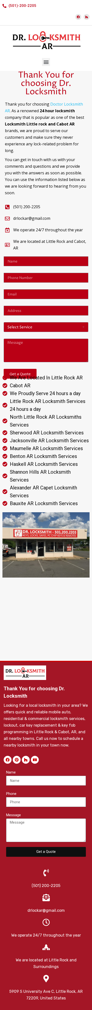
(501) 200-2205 (46, 885)
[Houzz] (87, 17)
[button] (46, 62)
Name (11, 772)
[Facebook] (78, 17)
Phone (11, 793)
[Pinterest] (17, 760)
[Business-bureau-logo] (35, 760)
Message (13, 815)
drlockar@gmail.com (46, 910)
